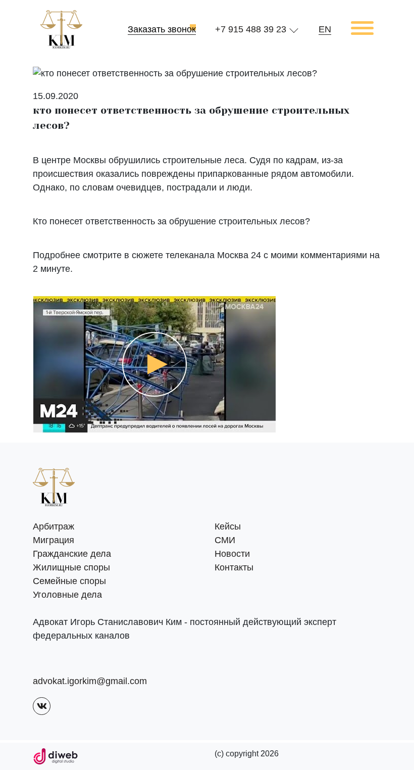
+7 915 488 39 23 (250, 29)
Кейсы (228, 526)
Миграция (53, 540)
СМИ (225, 540)
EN (325, 29)
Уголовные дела (67, 595)
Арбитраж (53, 526)
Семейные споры (69, 581)
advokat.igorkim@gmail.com (90, 681)
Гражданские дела (72, 554)
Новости (232, 554)
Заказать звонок (162, 29)
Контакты (234, 567)
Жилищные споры (71, 567)
